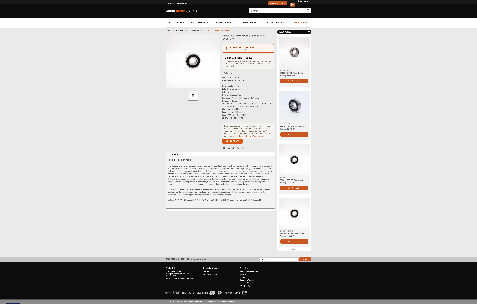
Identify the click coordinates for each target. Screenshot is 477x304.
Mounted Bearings (224, 22)
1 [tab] (293, 249)
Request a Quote (294, 81)
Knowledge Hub (301, 22)
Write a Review (230, 73)
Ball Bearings (175, 22)
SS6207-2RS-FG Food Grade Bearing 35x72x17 (220, 31)
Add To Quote (232, 141)
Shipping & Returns (210, 274)
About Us (243, 274)
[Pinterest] (243, 148)
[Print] (233, 148)
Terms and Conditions (248, 283)
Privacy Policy (245, 286)
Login (205, 271)
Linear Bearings (249, 22)
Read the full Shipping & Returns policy (249, 136)
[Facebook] (224, 148)
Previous (307, 32)
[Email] (229, 148)
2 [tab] (295, 249)
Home (168, 31)
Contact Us (244, 277)
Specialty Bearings (276, 22)
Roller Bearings (199, 22)
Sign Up (212, 271)
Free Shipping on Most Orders (177, 3)
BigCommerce (207, 302)
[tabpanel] (294, 61)
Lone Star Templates (228, 302)
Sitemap (191, 302)
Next (309, 32)
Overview (174, 154)
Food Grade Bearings (195, 31)
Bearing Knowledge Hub (249, 271)
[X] (238, 148)
